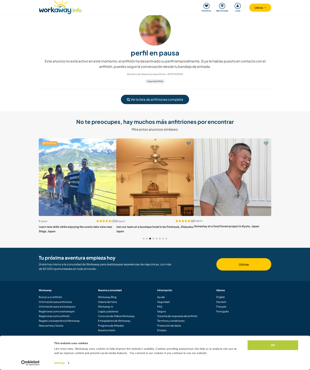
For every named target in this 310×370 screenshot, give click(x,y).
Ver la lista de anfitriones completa (156, 99)
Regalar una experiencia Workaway (59, 320)
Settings (59, 362)
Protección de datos (169, 325)
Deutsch (221, 301)
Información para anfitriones (55, 301)
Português (222, 311)
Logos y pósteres (108, 311)
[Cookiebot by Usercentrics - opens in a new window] (30, 363)
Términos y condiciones (171, 320)
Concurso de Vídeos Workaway (116, 316)
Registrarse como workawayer (57, 311)
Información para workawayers (57, 306)
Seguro (161, 311)
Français (221, 306)
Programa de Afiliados (111, 325)
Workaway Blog (107, 297)
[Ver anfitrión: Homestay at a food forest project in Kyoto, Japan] (232, 177)
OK (273, 345)
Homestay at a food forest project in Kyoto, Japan (226, 226)
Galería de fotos (107, 301)
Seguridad (163, 301)
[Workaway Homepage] (60, 6)
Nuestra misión (106, 330)
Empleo (161, 330)
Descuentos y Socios (51, 325)
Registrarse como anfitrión (54, 316)
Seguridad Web (155, 81)
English (220, 297)
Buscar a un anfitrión (50, 297)
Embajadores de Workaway (114, 320)
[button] (144, 238)
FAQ (159, 306)
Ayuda (161, 297)
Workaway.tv (105, 306)
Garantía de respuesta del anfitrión (177, 316)
